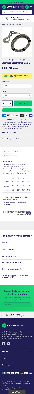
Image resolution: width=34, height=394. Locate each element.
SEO (28, 382)
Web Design (23, 382)
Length (4, 91)
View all (4, 242)
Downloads (18, 152)
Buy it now (17, 110)
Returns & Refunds (6, 389)
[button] (27, 7)
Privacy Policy (5, 388)
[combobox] (17, 12)
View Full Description (9, 132)
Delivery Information (10, 156)
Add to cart (23, 103)
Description (8, 152)
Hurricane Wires (7, 60)
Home (3, 24)
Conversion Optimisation (8, 383)
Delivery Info (12, 76)
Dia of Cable (5, 81)
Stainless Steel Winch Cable (14, 24)
